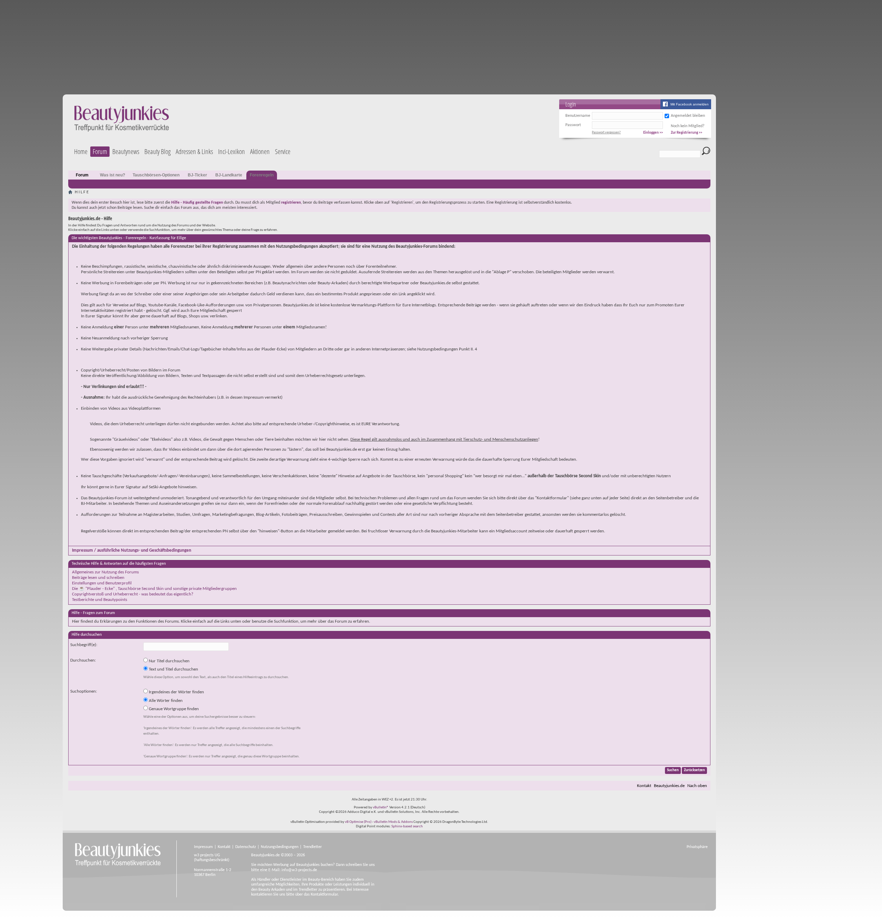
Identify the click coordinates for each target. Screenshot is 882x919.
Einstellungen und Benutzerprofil (102, 583)
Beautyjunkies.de (669, 786)
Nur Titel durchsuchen (168, 661)
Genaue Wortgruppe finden (173, 709)
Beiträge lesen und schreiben (98, 577)
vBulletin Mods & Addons (393, 822)
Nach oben (697, 786)
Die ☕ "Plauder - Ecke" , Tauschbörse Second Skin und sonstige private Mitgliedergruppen (154, 588)
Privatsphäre (697, 847)
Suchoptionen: (83, 691)
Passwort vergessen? (606, 132)
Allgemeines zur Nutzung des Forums (105, 572)
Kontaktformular (324, 894)
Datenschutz (245, 847)
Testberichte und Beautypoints (99, 600)
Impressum (203, 847)
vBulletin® (381, 807)
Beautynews (125, 151)
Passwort (573, 125)
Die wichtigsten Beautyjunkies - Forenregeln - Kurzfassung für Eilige (129, 238)
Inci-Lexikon (231, 151)
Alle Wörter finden (165, 700)
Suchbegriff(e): (83, 645)
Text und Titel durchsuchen (173, 669)
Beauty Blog (157, 151)
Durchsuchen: (83, 660)
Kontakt (644, 786)
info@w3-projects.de (299, 870)
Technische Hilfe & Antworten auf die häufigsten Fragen (119, 564)
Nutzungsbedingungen (279, 847)
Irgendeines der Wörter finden (176, 692)
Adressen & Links (194, 151)
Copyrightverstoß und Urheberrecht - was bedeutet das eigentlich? (132, 594)
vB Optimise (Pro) (358, 822)
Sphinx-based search (407, 826)
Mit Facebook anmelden (689, 104)
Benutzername (577, 116)
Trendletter (312, 847)
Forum (100, 151)
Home (81, 151)
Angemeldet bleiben (688, 116)
